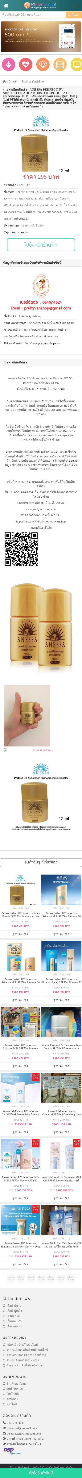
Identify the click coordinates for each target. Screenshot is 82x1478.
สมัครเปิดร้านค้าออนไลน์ (22, 1344)
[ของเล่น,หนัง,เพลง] (60, 64)
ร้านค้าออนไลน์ (16, 1383)
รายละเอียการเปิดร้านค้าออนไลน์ (27, 1349)
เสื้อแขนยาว (14, 1326)
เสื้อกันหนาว (14, 1321)
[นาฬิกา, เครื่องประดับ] (43, 64)
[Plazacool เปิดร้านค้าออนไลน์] (41, 5)
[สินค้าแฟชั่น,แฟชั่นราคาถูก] (8, 64)
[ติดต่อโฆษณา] (11, 1278)
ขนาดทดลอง (20, 232)
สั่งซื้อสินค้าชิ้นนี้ (41, 1473)
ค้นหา (75, 14)
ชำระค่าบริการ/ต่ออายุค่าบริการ (26, 1355)
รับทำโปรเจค (14, 1388)
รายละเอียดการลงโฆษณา (22, 1360)
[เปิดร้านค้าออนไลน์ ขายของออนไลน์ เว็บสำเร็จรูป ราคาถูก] (41, 36)
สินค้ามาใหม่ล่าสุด (33, 81)
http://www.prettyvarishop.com (42, 343)
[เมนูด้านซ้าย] (6, 6)
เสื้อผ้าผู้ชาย (13, 1305)
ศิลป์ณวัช (12, 1399)
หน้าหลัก (12, 81)
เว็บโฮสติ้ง (12, 1393)
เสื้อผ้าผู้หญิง (14, 1310)
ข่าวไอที (11, 1404)
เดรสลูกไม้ (13, 1316)
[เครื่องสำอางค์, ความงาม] (25, 64)
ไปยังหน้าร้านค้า (41, 244)
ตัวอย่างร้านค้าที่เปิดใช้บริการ (24, 1365)
